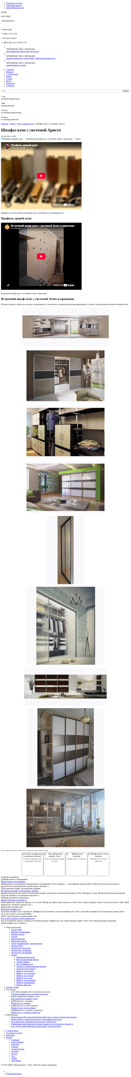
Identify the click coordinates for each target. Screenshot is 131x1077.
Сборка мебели (23, 962)
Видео (9, 81)
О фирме (10, 70)
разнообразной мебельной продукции (22, 51)
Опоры (14, 936)
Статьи (9, 79)
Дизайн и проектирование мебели (31, 966)
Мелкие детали (17, 934)
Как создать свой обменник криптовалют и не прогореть (36, 1026)
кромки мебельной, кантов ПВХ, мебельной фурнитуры (30, 58)
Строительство (17, 1049)
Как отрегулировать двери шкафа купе (18, 918)
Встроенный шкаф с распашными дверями (19, 891)
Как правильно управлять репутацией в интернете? (33, 1022)
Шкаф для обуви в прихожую (14, 900)
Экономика (16, 1060)
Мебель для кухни (24, 978)
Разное (9, 1037)
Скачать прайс (12, 987)
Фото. (78, 139)
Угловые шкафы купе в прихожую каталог (32, 860)
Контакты (10, 83)
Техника (15, 1051)
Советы (14, 1047)
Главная (4, 124)
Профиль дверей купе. (14, 139)
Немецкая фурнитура (25, 957)
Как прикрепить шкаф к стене (54, 860)
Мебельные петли (19, 941)
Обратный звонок (14, 5)
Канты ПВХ (16, 930)
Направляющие (18, 939)
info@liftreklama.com (15, 8)
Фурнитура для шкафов (21, 953)
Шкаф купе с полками (76, 859)
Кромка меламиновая (20, 932)
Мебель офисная (23, 985)
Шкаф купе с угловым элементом (25, 1012)
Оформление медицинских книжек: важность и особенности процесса (42, 1024)
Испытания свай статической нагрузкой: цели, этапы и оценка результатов (44, 1017)
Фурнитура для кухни (20, 948)
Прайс (9, 76)
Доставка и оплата (14, 3)
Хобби (14, 1058)
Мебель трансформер (25, 983)
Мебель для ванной (24, 971)
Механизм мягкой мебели (27, 959)
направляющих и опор (16, 65)
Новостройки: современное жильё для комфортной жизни (36, 1019)
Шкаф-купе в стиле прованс (98, 860)
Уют (13, 1056)
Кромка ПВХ (17, 946)
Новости (10, 72)
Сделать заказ (12, 74)
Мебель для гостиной (25, 973)
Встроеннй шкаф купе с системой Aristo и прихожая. (49, 139)
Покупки (15, 1044)
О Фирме (10, 86)
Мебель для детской (25, 976)
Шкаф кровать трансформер (13, 882)
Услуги (14, 1054)
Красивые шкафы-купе (11, 909)
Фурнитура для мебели (21, 950)
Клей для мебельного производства (26, 943)
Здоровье (15, 1040)
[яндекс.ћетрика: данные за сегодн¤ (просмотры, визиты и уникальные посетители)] (13, 1074)
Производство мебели (26, 969)
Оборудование (17, 1042)
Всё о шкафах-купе (26, 124)
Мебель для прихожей (26, 980)
